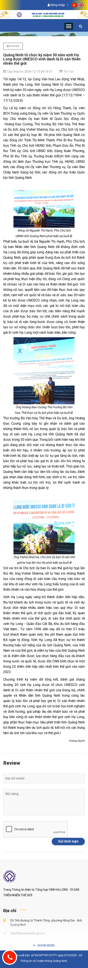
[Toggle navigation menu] (68, 26)
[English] (81, 5)
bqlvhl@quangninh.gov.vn (27, 933)
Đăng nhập (57, 5)
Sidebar (14, 46)
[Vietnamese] (74, 5)
